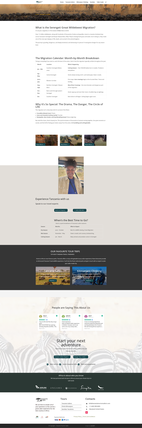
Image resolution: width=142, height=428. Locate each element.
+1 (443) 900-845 (79, 210)
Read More (39, 144)
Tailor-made (100, 2)
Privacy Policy (77, 416)
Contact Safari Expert (61, 357)
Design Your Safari (80, 357)
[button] (36, 322)
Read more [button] (42, 328)
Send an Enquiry (60, 210)
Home (62, 2)
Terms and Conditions (89, 416)
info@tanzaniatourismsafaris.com (99, 403)
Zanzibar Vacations (68, 409)
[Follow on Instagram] (86, 412)
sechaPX (93, 426)
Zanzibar (92, 2)
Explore (52, 280)
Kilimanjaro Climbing (82, 2)
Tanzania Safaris (70, 2)
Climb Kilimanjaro (67, 406)
